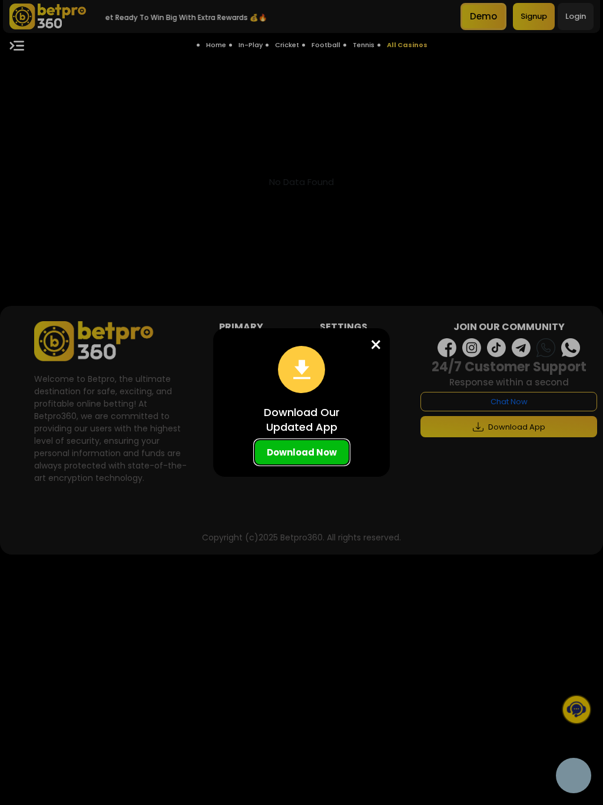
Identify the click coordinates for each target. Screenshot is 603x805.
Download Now (302, 452)
